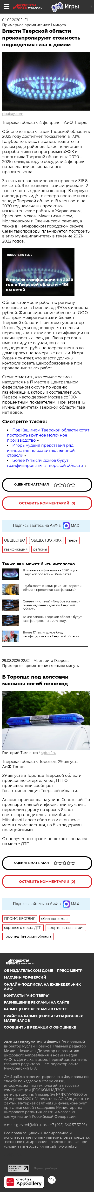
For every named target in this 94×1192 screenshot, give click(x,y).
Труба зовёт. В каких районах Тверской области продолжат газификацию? (52, 588)
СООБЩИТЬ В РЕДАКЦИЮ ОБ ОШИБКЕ (40, 1027)
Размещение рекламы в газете (35, 1009)
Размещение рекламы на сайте (36, 1002)
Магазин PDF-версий (25, 977)
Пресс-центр (69, 970)
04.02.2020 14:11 (15, 20)
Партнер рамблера (45, 1168)
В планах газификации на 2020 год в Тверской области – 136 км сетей (50, 572)
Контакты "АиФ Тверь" (26, 995)
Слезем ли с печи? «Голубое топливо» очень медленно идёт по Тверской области (51, 605)
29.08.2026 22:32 (16, 660)
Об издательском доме (28, 970)
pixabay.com (12, 114)
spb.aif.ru (48, 753)
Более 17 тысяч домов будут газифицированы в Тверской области (45, 463)
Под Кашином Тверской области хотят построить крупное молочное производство (48, 435)
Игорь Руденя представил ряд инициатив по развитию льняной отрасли (41, 450)
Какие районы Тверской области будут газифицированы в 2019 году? (52, 619)
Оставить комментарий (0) (47, 503)
